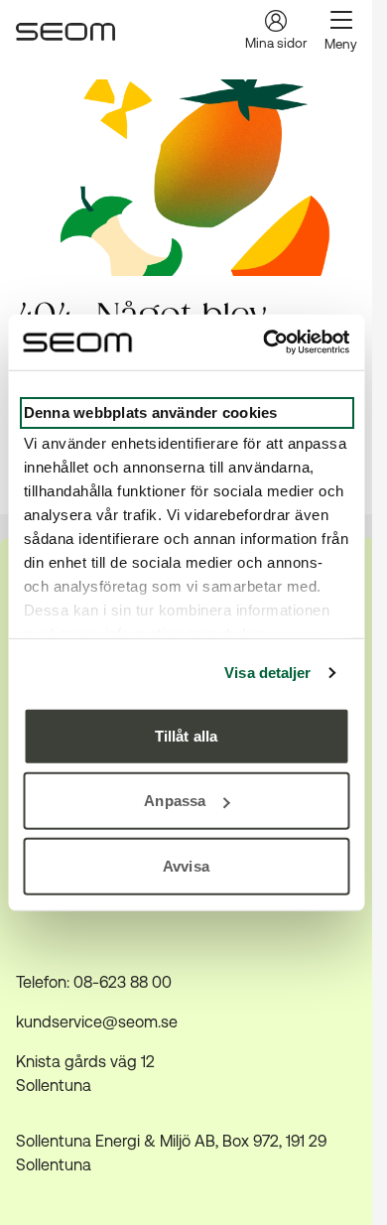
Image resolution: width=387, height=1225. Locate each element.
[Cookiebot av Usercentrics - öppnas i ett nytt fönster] (265, 342)
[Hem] (65, 32)
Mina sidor (276, 43)
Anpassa (174, 800)
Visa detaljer (267, 672)
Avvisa (186, 865)
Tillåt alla (186, 735)
